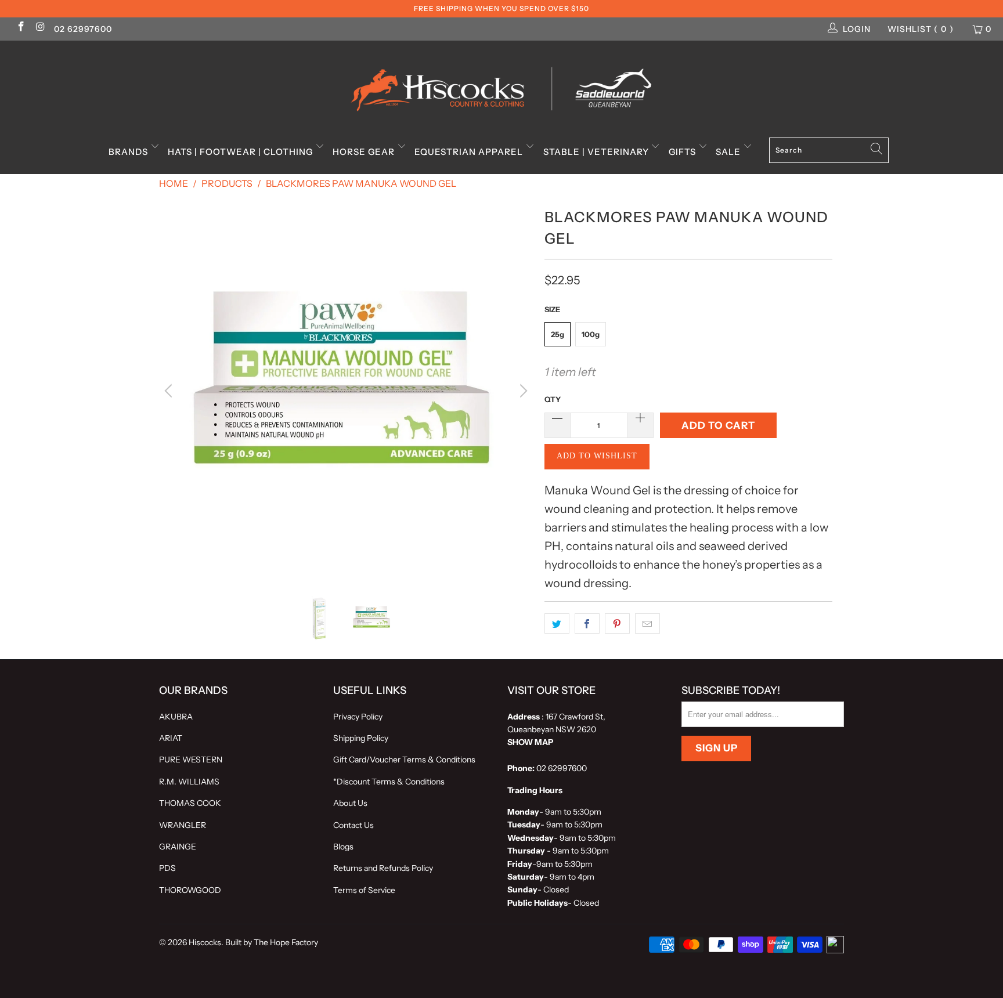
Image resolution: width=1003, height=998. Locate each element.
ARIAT (170, 738)
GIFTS (683, 151)
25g (557, 334)
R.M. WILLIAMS (189, 781)
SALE (729, 151)
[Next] (521, 391)
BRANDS (129, 151)
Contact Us (353, 825)
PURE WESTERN (190, 759)
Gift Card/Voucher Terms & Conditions (404, 759)
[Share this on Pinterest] (617, 623)
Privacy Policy (358, 716)
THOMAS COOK (190, 803)
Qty (552, 399)
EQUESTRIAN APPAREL (469, 151)
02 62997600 (83, 29)
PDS (167, 868)
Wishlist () (920, 29)
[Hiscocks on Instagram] (40, 28)
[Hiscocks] (501, 85)
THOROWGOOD (190, 890)
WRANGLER (182, 825)
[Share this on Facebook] (587, 623)
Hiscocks (205, 942)
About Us (350, 803)
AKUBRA (176, 716)
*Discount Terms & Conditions (389, 781)
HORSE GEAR (365, 151)
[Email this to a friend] (647, 623)
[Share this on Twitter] (556, 623)
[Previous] (170, 391)
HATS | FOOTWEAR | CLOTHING (241, 151)
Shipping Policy (360, 738)
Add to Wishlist (597, 455)
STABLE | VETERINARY (597, 151)
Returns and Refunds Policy (383, 868)
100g (591, 334)
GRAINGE (177, 846)
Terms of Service (364, 890)
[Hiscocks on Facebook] (20, 28)
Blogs (343, 846)
